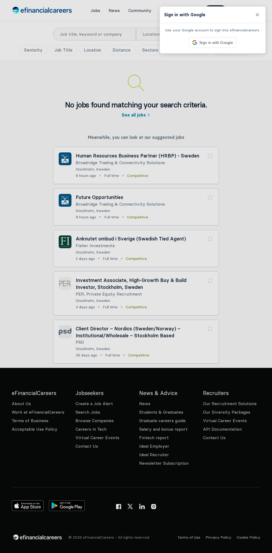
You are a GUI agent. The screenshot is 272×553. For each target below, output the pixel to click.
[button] (136, 276)
